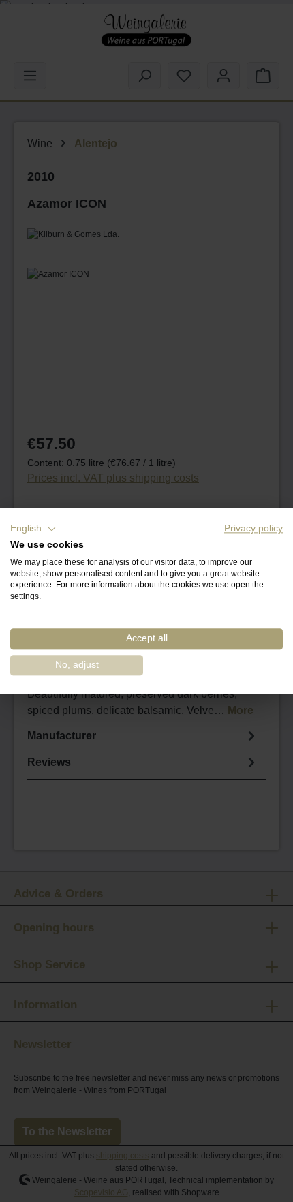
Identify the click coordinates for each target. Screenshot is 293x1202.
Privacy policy (253, 528)
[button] (33, 529)
